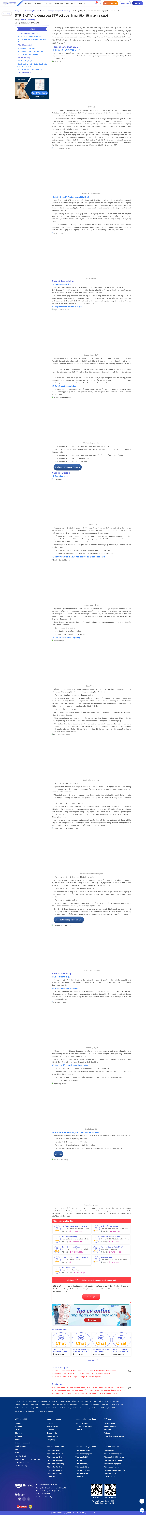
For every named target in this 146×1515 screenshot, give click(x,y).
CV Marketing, (83, 1405)
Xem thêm (90, 1360)
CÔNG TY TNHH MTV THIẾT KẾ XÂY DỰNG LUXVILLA (115, 1229)
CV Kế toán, (34, 1405)
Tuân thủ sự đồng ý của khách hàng (28, 1459)
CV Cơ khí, (104, 1405)
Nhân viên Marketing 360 (110, 1237)
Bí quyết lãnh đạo (109, 1393)
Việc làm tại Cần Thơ (54, 1467)
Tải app (107, 1433)
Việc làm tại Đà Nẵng (54, 1457)
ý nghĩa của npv (78, 1377)
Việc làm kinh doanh (82, 1450)
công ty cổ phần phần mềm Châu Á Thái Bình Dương (75, 1239)
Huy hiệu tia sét (20, 1456)
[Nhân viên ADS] (96, 1259)
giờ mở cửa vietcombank (106, 1371)
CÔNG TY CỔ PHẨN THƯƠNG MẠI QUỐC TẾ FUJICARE (114, 1260)
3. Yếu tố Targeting (24, 58)
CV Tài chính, (19, 1411)
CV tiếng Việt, (42, 1401)
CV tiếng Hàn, (53, 1401)
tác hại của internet (83, 1374)
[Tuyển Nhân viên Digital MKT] (96, 1249)
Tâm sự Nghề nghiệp (77, 1387)
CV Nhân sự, (61, 1405)
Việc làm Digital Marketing (114, 1457)
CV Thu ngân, (105, 1408)
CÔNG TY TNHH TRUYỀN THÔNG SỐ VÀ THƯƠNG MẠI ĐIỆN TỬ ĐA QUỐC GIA (75, 1249)
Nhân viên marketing (69, 1237)
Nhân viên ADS (106, 1257)
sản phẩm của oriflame (63, 1374)
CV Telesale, (116, 1408)
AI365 (17, 1453)
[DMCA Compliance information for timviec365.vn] (30, 1507)
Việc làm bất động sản (83, 1454)
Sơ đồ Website (20, 1446)
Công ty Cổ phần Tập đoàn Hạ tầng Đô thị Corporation (115, 1239)
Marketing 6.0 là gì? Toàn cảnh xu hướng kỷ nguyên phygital (101, 1350)
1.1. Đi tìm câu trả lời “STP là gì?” (30, 36)
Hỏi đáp (18, 1430)
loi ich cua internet (61, 1377)
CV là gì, (116, 1401)
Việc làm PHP (109, 1450)
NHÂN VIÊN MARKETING (110, 1226)
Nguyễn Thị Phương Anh (29, 20)
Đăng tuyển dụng (81, 1423)
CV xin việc (38, 3)
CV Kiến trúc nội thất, (43, 1408)
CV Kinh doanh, (45, 1405)
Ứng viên (48, 3)
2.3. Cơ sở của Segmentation (28, 54)
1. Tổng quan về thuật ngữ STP (27, 33)
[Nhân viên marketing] (57, 1239)
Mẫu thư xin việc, (91, 1401)
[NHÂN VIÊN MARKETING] (96, 1228)
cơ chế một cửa (94, 1377)
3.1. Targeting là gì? (25, 61)
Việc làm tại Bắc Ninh (54, 1473)
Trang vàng (51, 1439)
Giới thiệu (18, 1423)
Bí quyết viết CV (60, 1387)
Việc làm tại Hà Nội (53, 1450)
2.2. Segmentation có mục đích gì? (30, 51)
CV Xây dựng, (94, 1405)
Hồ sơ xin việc (52, 1433)
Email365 (107, 1430)
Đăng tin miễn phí (110, 3)
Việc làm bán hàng (82, 1467)
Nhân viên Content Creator (72, 1247)
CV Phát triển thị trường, (81, 1408)
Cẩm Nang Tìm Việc (96, 1387)
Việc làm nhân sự (81, 1464)
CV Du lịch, (95, 1408)
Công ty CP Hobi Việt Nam (109, 1249)
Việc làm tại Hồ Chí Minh (55, 1454)
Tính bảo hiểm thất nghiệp (114, 1436)
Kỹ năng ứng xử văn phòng (114, 1390)
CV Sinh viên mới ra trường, (24, 1408)
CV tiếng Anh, (31, 1401)
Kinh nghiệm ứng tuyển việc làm (87, 1390)
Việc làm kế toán (81, 1473)
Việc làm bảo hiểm (82, 1457)
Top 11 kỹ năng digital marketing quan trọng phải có (60, 1350)
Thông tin (18, 1426)
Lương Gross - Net (111, 1426)
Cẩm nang (59, 3)
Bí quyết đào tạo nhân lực (88, 1393)
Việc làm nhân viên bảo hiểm (114, 1470)
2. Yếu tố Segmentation (25, 45)
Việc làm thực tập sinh (112, 1467)
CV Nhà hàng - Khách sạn (45, 1411)
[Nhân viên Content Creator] (57, 1249)
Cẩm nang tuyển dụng (83, 1426)
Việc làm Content (110, 1473)
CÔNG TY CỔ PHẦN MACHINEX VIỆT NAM (75, 1229)
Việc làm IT (79, 1460)
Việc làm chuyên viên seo (113, 1460)
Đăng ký (138, 3)
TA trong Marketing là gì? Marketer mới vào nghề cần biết (81, 1350)
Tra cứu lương (109, 1423)
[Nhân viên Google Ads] (57, 1270)
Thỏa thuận (19, 1436)
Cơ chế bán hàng (21, 1466)
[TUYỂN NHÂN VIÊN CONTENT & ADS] (57, 1228)
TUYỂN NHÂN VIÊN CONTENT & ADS (75, 1226)
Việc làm (27, 3)
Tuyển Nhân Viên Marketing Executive (76, 1257)
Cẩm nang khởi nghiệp (63, 1390)
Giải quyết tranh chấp (23, 1443)
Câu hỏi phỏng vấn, (21, 1405)
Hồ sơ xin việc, (20, 1401)
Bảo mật (18, 1439)
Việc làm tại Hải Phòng (55, 1460)
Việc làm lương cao (82, 1470)
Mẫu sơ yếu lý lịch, (105, 1401)
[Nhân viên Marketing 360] (96, 1239)
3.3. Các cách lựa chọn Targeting (30, 69)
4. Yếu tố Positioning (24, 73)
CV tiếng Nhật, (65, 1401)
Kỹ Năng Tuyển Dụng (115, 1387)
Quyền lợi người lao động (64, 1393)
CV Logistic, (30, 1411)
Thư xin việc (51, 1430)
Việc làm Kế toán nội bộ (113, 1454)
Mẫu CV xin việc (52, 1426)
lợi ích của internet (102, 1374)
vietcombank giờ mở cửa (83, 1371)
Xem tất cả (51, 1477)
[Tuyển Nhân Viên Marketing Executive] (57, 1259)
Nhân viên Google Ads (70, 1268)
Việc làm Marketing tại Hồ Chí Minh (69, 920)
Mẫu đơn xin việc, (78, 1401)
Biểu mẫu (78, 1430)
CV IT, (54, 1405)
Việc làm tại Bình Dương (55, 1464)
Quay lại (7, 14)
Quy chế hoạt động (22, 1462)
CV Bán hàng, (72, 1405)
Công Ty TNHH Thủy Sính (70, 1270)
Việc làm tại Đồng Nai (54, 1470)
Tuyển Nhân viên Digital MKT (112, 1247)
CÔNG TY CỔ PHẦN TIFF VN (71, 1260)
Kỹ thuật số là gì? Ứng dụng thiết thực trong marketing (121, 1350)
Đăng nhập (125, 3)
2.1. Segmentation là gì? (26, 48)
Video (17, 1449)
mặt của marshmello (62, 1371)
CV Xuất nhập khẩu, (117, 1405)
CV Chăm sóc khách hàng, (61, 1408)
